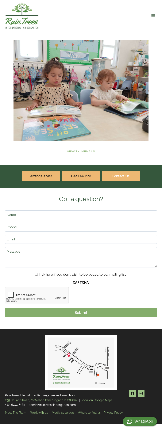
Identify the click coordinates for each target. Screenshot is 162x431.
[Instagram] (141, 393)
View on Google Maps (97, 400)
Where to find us (89, 412)
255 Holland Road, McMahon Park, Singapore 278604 (41, 400)
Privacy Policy (113, 412)
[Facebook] (132, 393)
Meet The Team (16, 412)
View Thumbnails (81, 151)
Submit (81, 312)
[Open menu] (153, 15)
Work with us (39, 412)
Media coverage (63, 412)
